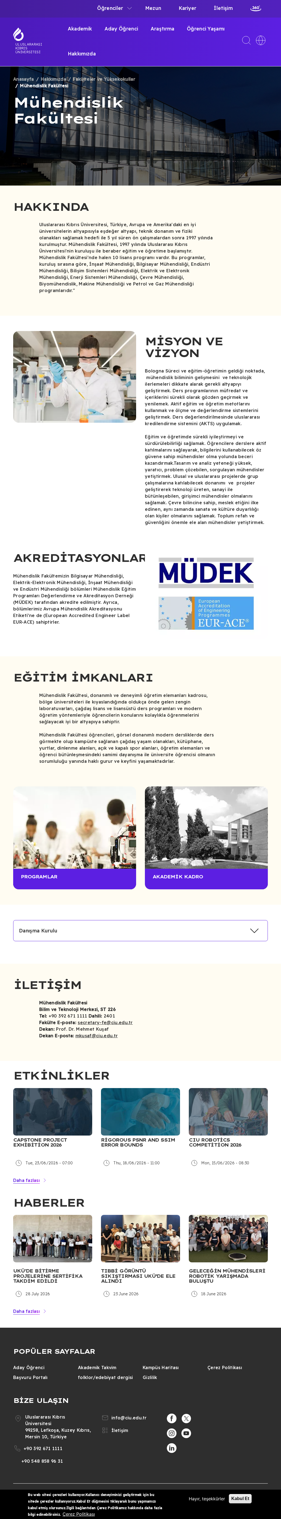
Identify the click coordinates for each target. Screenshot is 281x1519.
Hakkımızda (82, 54)
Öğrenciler (110, 8)
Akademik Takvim (97, 1367)
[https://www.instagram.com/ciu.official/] (172, 1433)
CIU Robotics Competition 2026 (215, 1142)
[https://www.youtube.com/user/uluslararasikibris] (186, 1433)
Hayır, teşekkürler (207, 1498)
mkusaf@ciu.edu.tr (96, 1035)
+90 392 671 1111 (43, 1448)
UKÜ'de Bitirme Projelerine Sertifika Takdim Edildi (47, 1276)
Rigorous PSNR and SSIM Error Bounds (138, 1142)
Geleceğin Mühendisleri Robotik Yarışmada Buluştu (227, 1276)
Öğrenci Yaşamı (205, 29)
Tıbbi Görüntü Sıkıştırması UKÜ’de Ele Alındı (138, 1276)
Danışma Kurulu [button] (38, 930)
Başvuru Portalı (30, 1377)
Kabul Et (240, 1498)
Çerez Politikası (224, 1367)
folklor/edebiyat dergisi (105, 1377)
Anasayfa (23, 79)
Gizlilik (150, 1377)
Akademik (80, 29)
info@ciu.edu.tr (129, 1417)
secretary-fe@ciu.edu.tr (105, 1022)
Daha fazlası (26, 1180)
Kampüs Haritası (161, 1367)
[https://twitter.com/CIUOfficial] (186, 1418)
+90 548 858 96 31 (42, 1461)
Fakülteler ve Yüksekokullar (104, 79)
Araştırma (163, 29)
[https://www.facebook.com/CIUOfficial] (172, 1418)
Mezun (153, 8)
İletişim (223, 8)
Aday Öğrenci (121, 29)
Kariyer (187, 8)
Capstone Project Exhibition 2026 (40, 1142)
